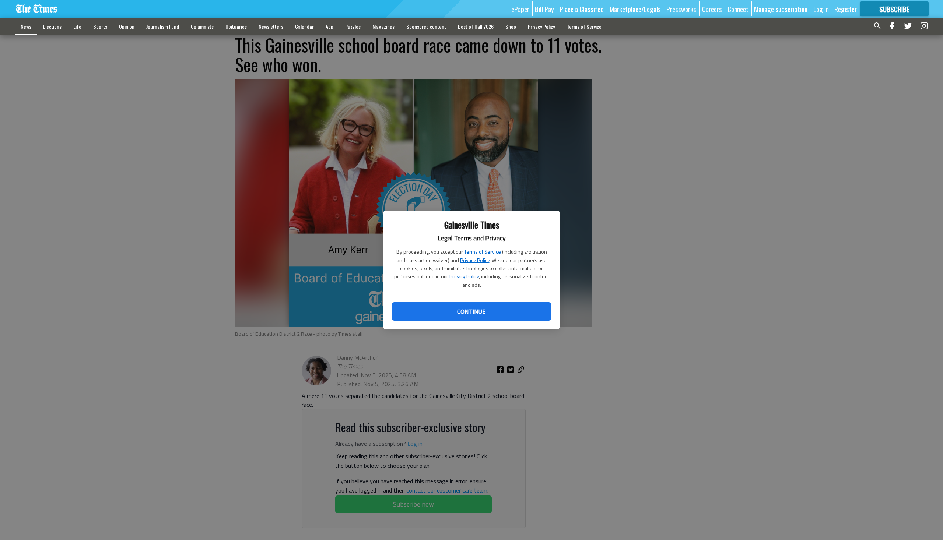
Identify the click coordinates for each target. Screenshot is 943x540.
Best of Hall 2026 (476, 26)
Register (845, 9)
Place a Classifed (582, 9)
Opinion (126, 26)
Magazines (383, 26)
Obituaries (236, 26)
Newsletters (271, 26)
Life (77, 26)
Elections (52, 26)
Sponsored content (426, 26)
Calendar (304, 26)
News (26, 26)
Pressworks (681, 9)
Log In (821, 9)
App (329, 26)
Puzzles (353, 26)
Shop (510, 26)
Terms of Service (482, 251)
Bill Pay (544, 9)
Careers (712, 9)
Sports (100, 26)
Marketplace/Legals (635, 9)
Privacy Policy (475, 260)
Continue (471, 311)
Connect (738, 9)
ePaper (520, 9)
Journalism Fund (162, 26)
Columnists (202, 26)
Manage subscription (780, 9)
